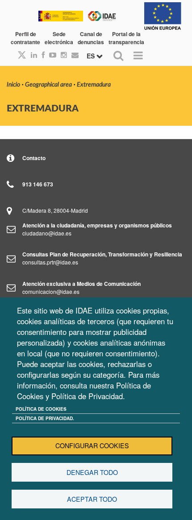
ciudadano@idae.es (46, 233)
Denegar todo (92, 472)
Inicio (13, 85)
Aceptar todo (92, 499)
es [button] (91, 55)
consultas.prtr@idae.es (50, 262)
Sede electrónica (59, 38)
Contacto (34, 158)
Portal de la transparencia (126, 38)
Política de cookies (41, 409)
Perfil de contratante (25, 38)
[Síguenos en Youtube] (50, 54)
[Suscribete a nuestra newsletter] (73, 54)
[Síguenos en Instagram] (61, 54)
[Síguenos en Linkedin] (31, 54)
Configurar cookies (92, 445)
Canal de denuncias (91, 38)
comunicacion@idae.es (50, 291)
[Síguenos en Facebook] (41, 54)
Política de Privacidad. (45, 418)
